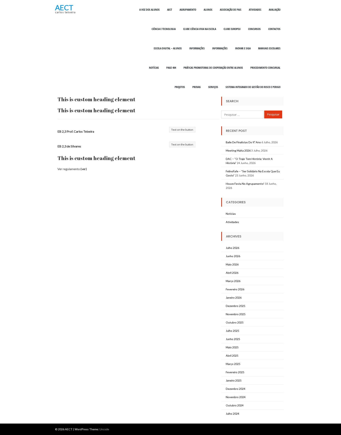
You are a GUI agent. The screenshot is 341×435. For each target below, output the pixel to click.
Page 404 (171, 67)
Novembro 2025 (235, 314)
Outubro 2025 (235, 322)
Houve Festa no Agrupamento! (245, 183)
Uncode (104, 429)
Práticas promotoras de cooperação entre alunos (213, 67)
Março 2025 (233, 364)
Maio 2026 (232, 264)
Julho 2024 (232, 413)
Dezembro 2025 (235, 306)
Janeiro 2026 (234, 297)
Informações (197, 48)
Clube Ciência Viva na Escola (199, 29)
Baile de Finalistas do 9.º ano (243, 142)
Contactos (274, 29)
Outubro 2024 (235, 405)
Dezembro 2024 (235, 388)
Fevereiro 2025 (235, 372)
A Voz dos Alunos (149, 9)
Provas (196, 87)
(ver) (84, 169)
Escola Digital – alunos (168, 48)
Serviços (213, 87)
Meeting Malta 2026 (238, 150)
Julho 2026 (232, 247)
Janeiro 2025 (234, 380)
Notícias (154, 67)
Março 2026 (233, 281)
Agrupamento (188, 9)
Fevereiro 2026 (235, 289)
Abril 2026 (232, 272)
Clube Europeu (232, 29)
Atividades (255, 9)
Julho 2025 (232, 330)
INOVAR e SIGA (243, 48)
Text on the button (182, 129)
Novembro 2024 (235, 397)
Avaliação (274, 9)
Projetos (180, 87)
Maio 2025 (232, 347)
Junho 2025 (233, 339)
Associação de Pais (230, 9)
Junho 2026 (233, 256)
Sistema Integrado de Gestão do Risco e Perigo (253, 87)
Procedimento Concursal (265, 67)
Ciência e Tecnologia (164, 29)
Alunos (208, 9)
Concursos (254, 29)
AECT (64, 7)
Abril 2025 (232, 355)
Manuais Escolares (269, 48)
